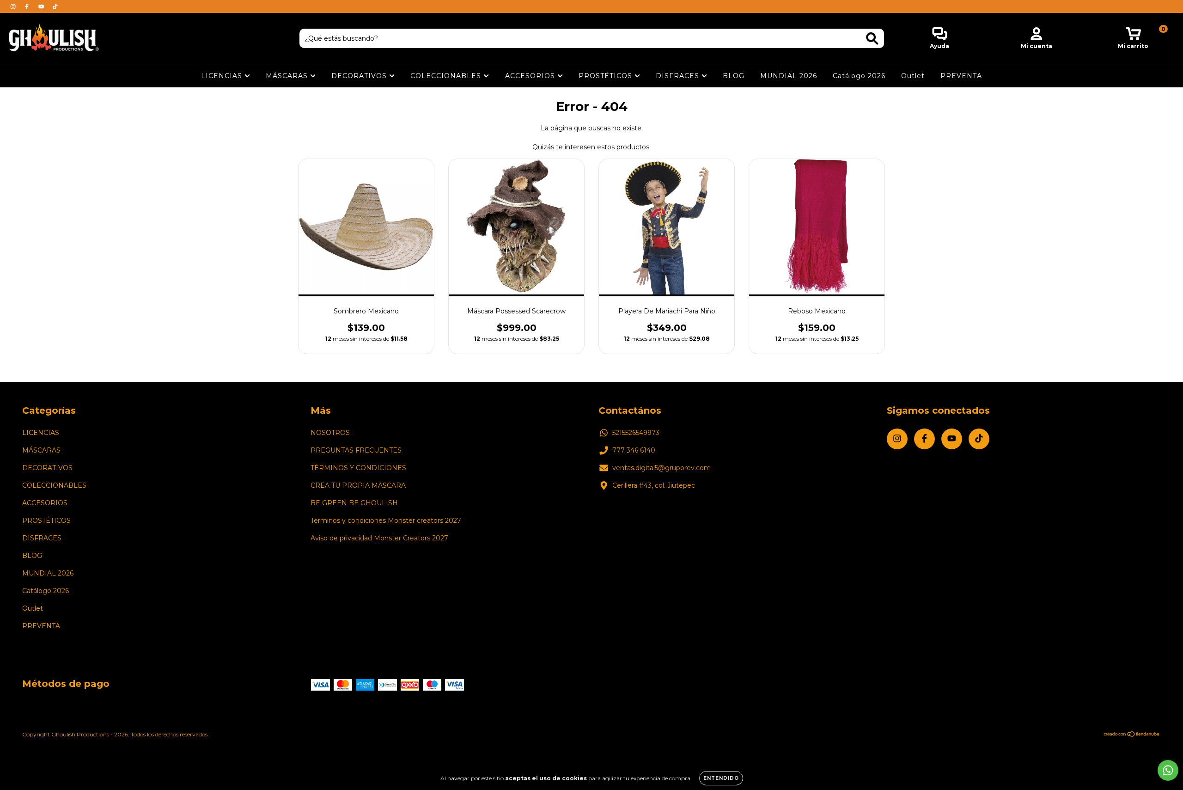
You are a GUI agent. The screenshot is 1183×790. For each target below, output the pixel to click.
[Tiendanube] (1132, 735)
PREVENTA (961, 76)
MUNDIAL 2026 (788, 76)
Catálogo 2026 (859, 76)
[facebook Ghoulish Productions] (28, 6)
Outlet (913, 76)
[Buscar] (872, 38)
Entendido (721, 778)
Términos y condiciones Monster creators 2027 (386, 520)
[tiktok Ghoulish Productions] (55, 6)
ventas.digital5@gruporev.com (661, 468)
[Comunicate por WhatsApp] (1168, 770)
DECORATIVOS (360, 76)
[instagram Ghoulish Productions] (14, 6)
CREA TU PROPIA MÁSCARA (358, 485)
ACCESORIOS (531, 76)
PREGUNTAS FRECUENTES (356, 450)
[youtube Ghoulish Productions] (42, 6)
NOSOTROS (330, 433)
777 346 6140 (633, 450)
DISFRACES (678, 76)
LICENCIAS (222, 76)
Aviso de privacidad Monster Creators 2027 (379, 538)
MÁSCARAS (288, 76)
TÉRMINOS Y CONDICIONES (358, 468)
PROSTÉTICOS (606, 76)
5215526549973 (635, 433)
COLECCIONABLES (446, 76)
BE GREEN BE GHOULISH (354, 503)
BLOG (733, 76)
